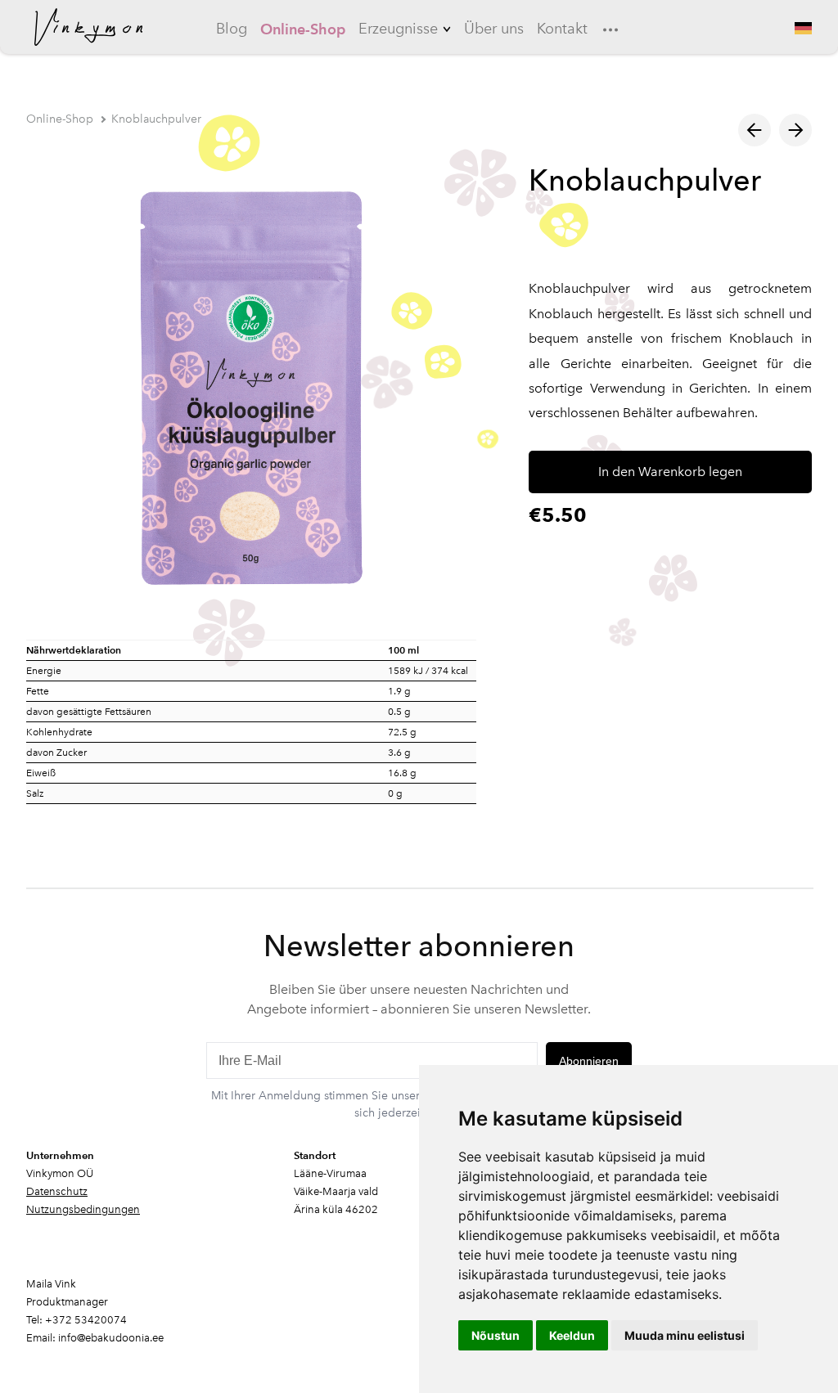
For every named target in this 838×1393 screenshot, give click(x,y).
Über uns (494, 29)
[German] (802, 28)
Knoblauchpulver (156, 119)
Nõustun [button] (495, 1335)
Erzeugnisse (398, 29)
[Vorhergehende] (754, 130)
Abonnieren (589, 1060)
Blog (231, 29)
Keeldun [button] (572, 1335)
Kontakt (562, 29)
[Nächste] (795, 130)
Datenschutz (57, 1191)
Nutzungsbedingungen (83, 1209)
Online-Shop (302, 29)
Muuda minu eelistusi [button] (684, 1335)
